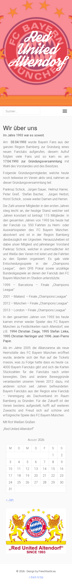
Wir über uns (20, 127)
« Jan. (10, 500)
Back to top (36, 577)
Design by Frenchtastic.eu (41, 571)
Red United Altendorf (36, 51)
